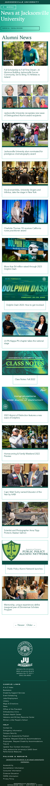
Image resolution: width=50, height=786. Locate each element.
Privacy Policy (8, 779)
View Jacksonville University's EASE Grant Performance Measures (20, 750)
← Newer (20, 625)
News (5, 706)
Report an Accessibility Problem (16, 736)
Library (6, 701)
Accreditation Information (13, 768)
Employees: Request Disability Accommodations (23, 741)
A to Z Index (8, 687)
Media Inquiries (12, 28)
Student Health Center (12, 714)
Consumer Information (12, 771)
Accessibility (8, 765)
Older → (30, 625)
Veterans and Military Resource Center (18, 717)
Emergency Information (12, 730)
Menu (10, 7)
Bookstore (7, 690)
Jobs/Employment (10, 698)
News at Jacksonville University (25, 15)
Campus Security (10, 733)
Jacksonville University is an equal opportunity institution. (25, 761)
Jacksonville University (22, 2)
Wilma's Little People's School (15, 720)
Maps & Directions (10, 704)
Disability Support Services (14, 693)
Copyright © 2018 (34, 785)
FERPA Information (10, 776)
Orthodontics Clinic (11, 712)
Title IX (6, 744)
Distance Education (11, 773)
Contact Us (7, 728)
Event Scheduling (10, 695)
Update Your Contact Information (16, 747)
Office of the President (12, 709)
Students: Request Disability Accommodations (22, 739)
